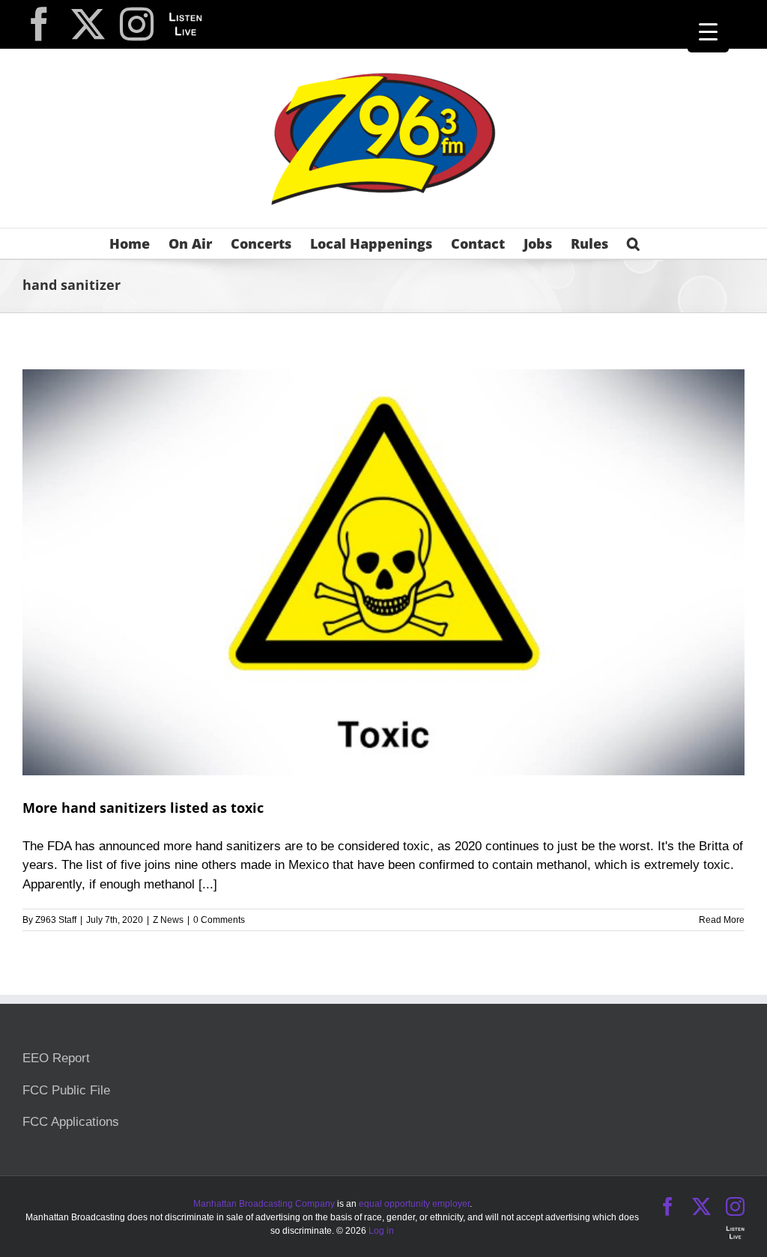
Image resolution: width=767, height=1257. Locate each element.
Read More (722, 920)
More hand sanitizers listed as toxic (143, 808)
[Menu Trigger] (708, 31)
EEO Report (56, 1058)
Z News (168, 920)
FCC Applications (70, 1122)
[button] (633, 243)
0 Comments (219, 920)
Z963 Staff (55, 920)
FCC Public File (66, 1090)
